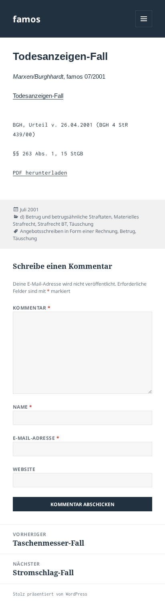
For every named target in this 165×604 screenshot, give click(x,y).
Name (22, 406)
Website (24, 469)
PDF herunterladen (40, 172)
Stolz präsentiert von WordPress (50, 594)
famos (26, 19)
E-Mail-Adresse (36, 438)
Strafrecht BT (52, 224)
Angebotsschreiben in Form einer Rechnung (68, 231)
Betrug (127, 231)
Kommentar (31, 307)
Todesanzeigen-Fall (38, 95)
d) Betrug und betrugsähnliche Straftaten (65, 216)
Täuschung (81, 224)
